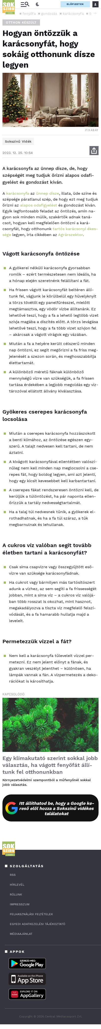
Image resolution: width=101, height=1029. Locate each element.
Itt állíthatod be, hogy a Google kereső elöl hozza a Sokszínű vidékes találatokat (56, 808)
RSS (13, 875)
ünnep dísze (47, 193)
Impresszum (19, 904)
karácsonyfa (73, 13)
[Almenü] (25, 4)
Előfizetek (75, 4)
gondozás (49, 13)
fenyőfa (29, 13)
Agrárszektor (70, 234)
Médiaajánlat (21, 934)
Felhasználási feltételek (31, 914)
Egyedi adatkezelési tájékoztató (37, 924)
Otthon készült (21, 22)
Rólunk (16, 894)
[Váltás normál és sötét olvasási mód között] (37, 4)
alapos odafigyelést (38, 205)
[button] (95, 13)
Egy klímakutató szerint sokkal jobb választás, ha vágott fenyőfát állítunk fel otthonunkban (50, 765)
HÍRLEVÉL (17, 884)
